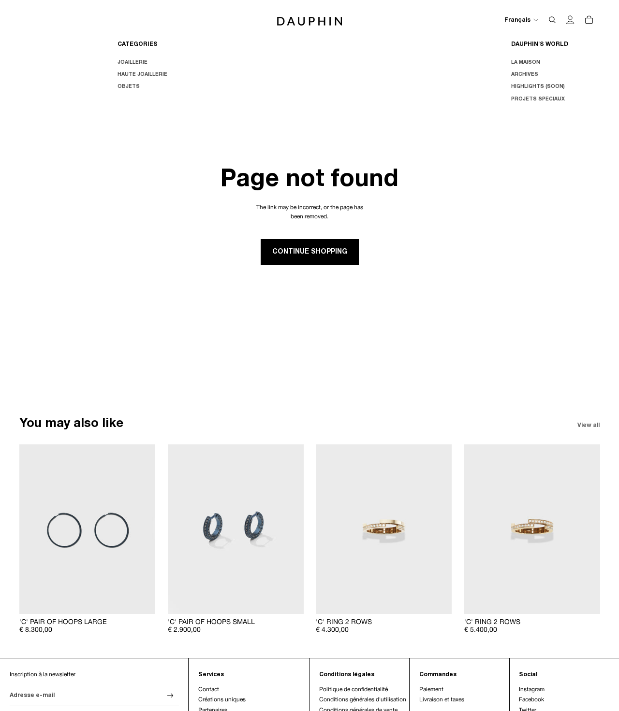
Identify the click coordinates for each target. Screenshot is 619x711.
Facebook (531, 699)
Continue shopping (309, 252)
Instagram (532, 689)
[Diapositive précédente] (33, 529)
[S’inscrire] (170, 695)
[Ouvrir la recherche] (552, 19)
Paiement (431, 689)
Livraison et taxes (441, 699)
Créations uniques (222, 699)
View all (588, 425)
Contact (208, 689)
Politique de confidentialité (353, 689)
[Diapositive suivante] (140, 529)
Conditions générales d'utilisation (362, 699)
